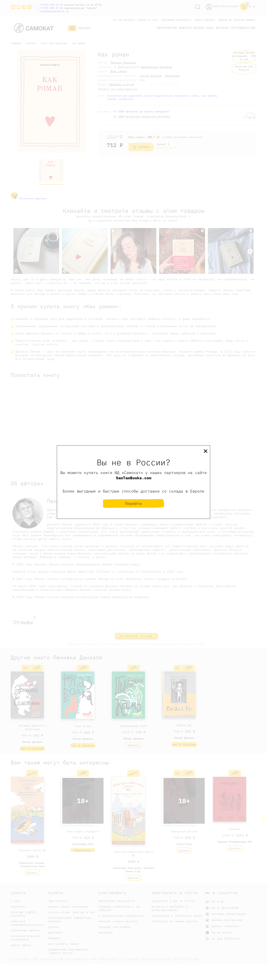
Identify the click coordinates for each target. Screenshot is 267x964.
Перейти (133, 503)
